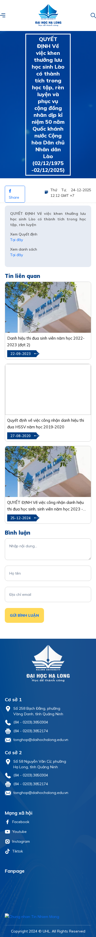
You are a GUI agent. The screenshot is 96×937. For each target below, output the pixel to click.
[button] (2, 15)
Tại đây (16, 239)
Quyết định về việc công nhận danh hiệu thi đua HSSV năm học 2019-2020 (45, 423)
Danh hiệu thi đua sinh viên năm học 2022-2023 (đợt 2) (46, 341)
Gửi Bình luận (24, 615)
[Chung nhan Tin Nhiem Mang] (48, 916)
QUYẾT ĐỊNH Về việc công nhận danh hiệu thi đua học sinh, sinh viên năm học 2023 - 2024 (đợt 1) (45, 506)
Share (14, 197)
